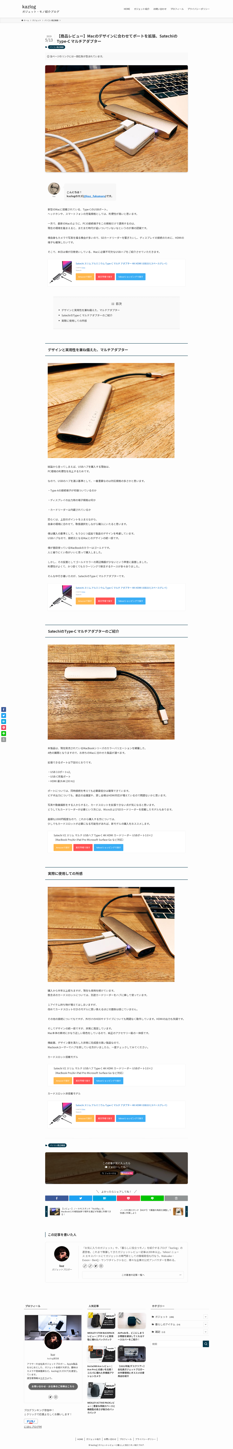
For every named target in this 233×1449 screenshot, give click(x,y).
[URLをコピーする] (176, 1198)
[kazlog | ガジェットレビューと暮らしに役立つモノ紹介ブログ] (53, 9)
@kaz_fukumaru (94, 196)
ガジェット (164, 1317)
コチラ (43, 1378)
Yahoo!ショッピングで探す (130, 276)
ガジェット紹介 (93, 1439)
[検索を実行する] (206, 1344)
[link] (85, 1266)
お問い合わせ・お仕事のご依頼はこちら (53, 1386)
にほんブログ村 (33, 1427)
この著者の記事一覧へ (133, 1274)
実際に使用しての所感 (74, 321)
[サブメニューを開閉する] (205, 1316)
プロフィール (126, 1439)
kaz (61, 1265)
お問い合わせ (110, 1439)
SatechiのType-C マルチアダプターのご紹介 (86, 315)
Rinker (83, 267)
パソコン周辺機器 (57, 47)
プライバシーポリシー (145, 1439)
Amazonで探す (85, 276)
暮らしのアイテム (167, 1324)
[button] (56, 1198)
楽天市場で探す (105, 276)
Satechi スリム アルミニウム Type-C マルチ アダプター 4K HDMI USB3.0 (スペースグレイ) (121, 263)
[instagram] (101, 1266)
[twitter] (96, 1266)
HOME (80, 1439)
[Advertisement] (180, 1374)
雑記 (160, 1332)
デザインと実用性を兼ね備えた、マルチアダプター (90, 310)
